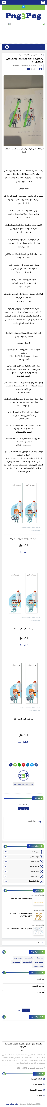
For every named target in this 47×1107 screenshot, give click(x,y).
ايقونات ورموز (22, 861)
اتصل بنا (39, 1095)
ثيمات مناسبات (23, 55)
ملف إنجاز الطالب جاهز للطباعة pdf (19, 928)
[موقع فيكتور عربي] (23, 16)
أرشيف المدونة (37, 1084)
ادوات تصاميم (22, 856)
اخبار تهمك (22, 851)
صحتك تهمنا (22, 876)
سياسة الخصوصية (36, 1090)
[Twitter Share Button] (32, 765)
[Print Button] (11, 765)
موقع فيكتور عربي (12, 1104)
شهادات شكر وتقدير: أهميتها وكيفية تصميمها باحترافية (24, 1045)
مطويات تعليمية (22, 881)
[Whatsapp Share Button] (19, 765)
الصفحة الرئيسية (35, 55)
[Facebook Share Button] (36, 765)
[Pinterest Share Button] (27, 765)
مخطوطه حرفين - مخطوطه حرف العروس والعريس (20, 914)
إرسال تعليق (23, 809)
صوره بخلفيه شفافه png (35, 1068)
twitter (38, 943)
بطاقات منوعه (22, 866)
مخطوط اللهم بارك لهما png (21, 898)
